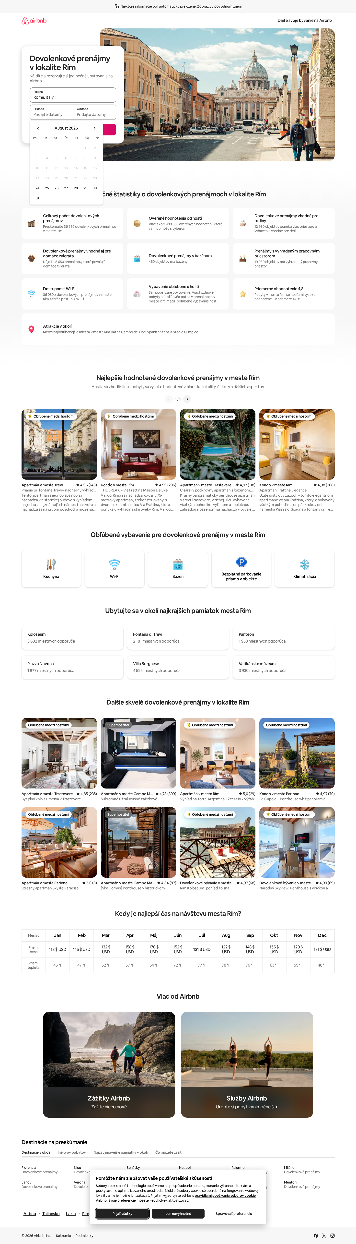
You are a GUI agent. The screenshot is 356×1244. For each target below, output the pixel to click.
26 (56, 188)
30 (95, 188)
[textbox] (51, 114)
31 (37, 198)
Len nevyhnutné (178, 1213)
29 (85, 188)
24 (37, 188)
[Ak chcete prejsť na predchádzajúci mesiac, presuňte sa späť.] (38, 128)
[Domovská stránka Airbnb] (34, 20)
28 (76, 188)
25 (47, 188)
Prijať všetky (122, 1213)
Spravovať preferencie (234, 1213)
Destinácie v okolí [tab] (36, 1152)
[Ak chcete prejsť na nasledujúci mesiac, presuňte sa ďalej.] (94, 128)
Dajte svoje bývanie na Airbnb (305, 20)
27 (66, 188)
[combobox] (73, 97)
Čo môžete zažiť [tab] (168, 1152)
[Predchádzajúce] (169, 399)
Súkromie (63, 1235)
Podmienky (84, 1235)
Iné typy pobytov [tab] (72, 1152)
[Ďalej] (187, 399)
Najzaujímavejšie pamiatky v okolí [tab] (121, 1152)
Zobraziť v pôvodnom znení (219, 6)
